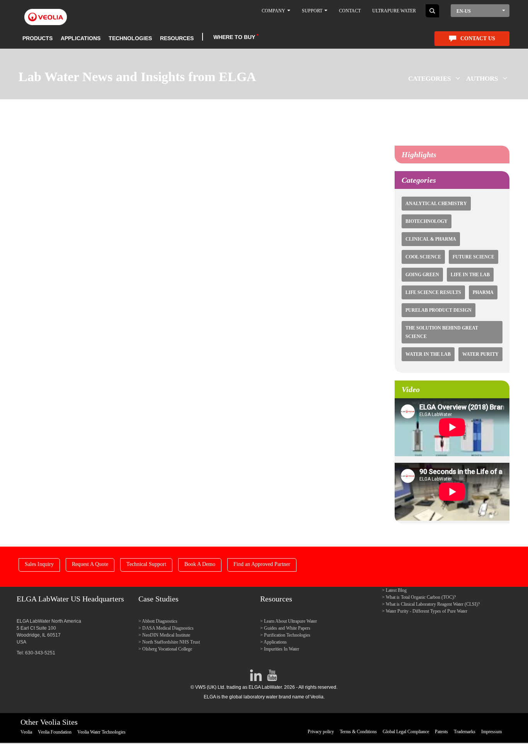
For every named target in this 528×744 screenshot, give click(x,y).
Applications (80, 38)
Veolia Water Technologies (101, 732)
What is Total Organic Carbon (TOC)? (421, 597)
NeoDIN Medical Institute (166, 635)
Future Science (473, 257)
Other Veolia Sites (49, 722)
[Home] (46, 12)
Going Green (422, 274)
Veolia (26, 732)
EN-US (463, 11)
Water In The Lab (428, 354)
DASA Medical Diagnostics (168, 628)
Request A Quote (90, 564)
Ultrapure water (394, 11)
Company (274, 11)
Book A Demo (199, 564)
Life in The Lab (470, 274)
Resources (177, 38)
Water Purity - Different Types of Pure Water (426, 611)
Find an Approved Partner (261, 564)
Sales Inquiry (39, 564)
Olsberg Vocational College (167, 649)
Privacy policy (321, 731)
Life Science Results (433, 292)
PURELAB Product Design (438, 310)
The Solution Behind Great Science (441, 332)
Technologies (130, 38)
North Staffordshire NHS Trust (171, 642)
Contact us (477, 38)
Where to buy (234, 37)
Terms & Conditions (358, 731)
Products (37, 38)
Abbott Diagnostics (159, 621)
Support (313, 11)
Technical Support (146, 564)
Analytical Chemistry (436, 203)
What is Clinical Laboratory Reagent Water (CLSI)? (433, 604)
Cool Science (423, 257)
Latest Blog (396, 590)
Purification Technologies (287, 635)
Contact (350, 11)
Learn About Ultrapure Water (290, 621)
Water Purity (480, 354)
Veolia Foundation (55, 732)
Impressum (491, 731)
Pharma (483, 292)
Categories (429, 78)
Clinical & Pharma (430, 239)
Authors (482, 78)
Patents (441, 731)
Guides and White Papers (287, 628)
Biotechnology (426, 221)
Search (432, 10)
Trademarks (464, 731)
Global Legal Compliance (406, 731)
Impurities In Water (281, 649)
